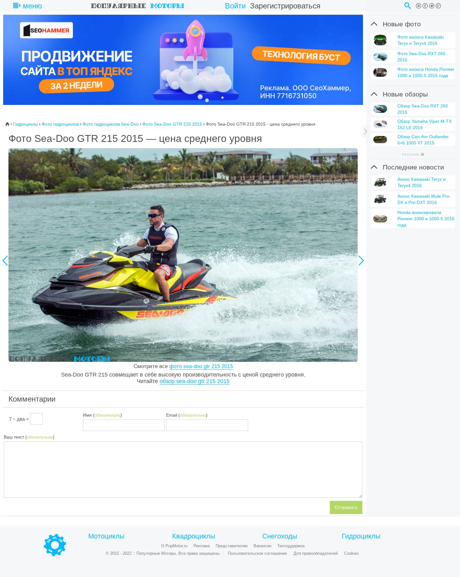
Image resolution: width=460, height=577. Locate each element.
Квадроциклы (193, 536)
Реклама (201, 545)
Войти (235, 6)
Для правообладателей (316, 553)
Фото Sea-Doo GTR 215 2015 (172, 124)
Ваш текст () (29, 436)
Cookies (351, 553)
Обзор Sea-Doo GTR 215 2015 (195, 381)
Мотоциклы (106, 536)
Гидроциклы (25, 124)
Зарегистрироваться (285, 6)
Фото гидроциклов (60, 124)
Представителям (232, 545)
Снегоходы (279, 536)
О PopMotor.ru (174, 545)
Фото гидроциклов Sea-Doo (111, 124)
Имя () (102, 415)
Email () (186, 415)
